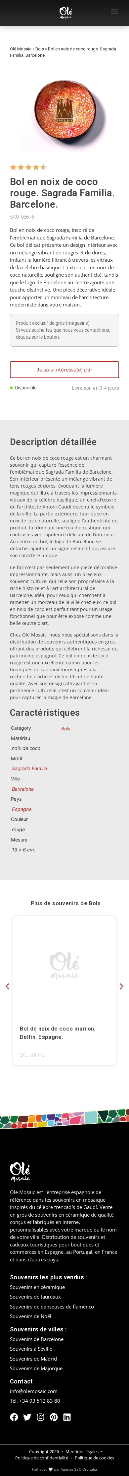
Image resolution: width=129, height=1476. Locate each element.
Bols (39, 48)
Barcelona (23, 789)
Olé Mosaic (20, 48)
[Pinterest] (54, 1417)
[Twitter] (27, 1417)
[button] (7, 986)
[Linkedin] (67, 1417)
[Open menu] (114, 13)
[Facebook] (14, 1417)
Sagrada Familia (29, 768)
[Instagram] (40, 1417)
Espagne (21, 809)
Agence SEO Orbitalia (79, 1469)
